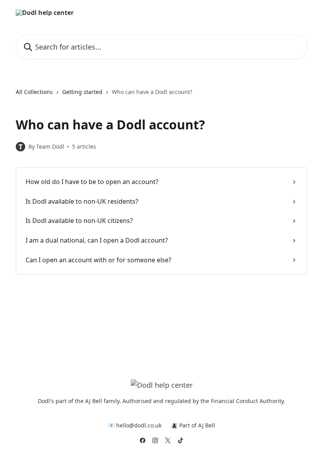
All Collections (34, 92)
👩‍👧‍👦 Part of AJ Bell (193, 425)
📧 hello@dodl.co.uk (135, 425)
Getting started (82, 92)
